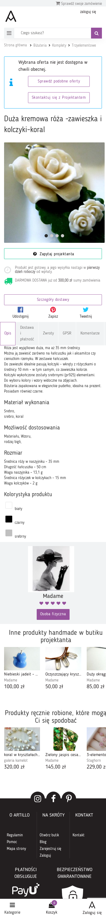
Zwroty (48, 333)
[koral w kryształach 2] (22, 739)
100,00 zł (14, 687)
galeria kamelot (16, 761)
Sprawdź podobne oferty (59, 81)
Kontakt (79, 835)
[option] (22, 669)
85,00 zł (96, 687)
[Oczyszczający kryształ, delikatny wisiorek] (63, 658)
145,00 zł (55, 767)
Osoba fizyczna (53, 614)
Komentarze (90, 333)
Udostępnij (21, 316)
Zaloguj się (92, 913)
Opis (7, 333)
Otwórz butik (49, 835)
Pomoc (12, 842)
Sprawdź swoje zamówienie (81, 4)
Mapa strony (16, 849)
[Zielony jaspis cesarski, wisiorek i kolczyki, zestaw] (63, 739)
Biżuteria (40, 45)
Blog (43, 842)
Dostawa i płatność (27, 334)
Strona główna (15, 45)
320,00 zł (14, 767)
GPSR (67, 333)
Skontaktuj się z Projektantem (59, 98)
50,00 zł (54, 687)
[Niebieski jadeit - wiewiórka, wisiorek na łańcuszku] (22, 658)
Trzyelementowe (84, 45)
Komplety (59, 45)
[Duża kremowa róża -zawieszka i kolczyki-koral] (54, 192)
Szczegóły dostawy (53, 300)
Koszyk (51, 912)
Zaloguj (45, 856)
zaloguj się (88, 12)
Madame (10, 680)
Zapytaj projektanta (56, 254)
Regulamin (15, 835)
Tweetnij (86, 316)
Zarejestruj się (50, 849)
